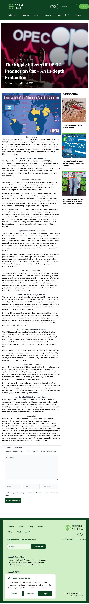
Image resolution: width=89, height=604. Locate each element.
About (78, 15)
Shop (58, 15)
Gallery (37, 15)
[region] (30, 586)
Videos (26, 15)
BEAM (67, 15)
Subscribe (38, 546)
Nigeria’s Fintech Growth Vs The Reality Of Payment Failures (73, 163)
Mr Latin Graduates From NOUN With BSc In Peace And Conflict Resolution (73, 201)
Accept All (45, 594)
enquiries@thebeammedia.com (74, 539)
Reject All (30, 594)
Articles (11, 15)
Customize (15, 594)
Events (48, 15)
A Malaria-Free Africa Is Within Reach (72, 126)
